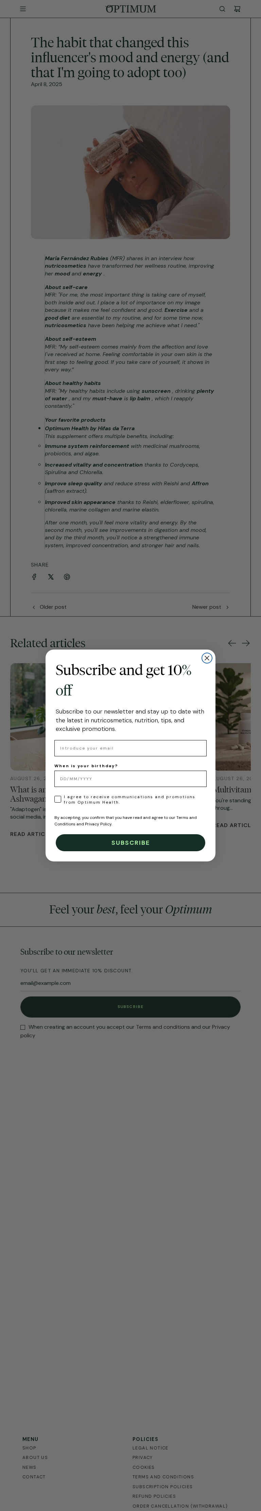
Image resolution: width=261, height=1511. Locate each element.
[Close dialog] (207, 658)
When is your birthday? (86, 766)
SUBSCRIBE (130, 843)
